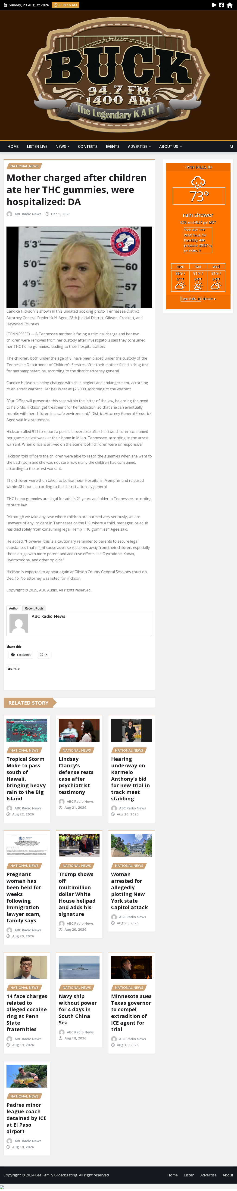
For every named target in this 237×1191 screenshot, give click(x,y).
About (228, 1175)
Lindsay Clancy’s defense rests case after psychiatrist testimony (76, 775)
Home (13, 146)
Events (113, 146)
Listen (189, 1175)
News (61, 146)
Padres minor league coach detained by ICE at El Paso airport (26, 1118)
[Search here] (232, 146)
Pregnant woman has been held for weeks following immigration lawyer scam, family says (23, 897)
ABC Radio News (28, 213)
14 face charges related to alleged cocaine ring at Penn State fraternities (26, 1012)
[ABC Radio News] (18, 623)
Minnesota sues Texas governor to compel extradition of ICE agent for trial (131, 1012)
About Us (169, 146)
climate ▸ (198, 298)
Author (14, 608)
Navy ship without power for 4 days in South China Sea (78, 1009)
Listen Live (37, 146)
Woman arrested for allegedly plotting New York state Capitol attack (129, 891)
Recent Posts (34, 608)
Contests (87, 146)
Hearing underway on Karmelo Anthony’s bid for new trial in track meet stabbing (130, 778)
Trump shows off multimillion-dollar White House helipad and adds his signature (77, 894)
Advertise (138, 146)
